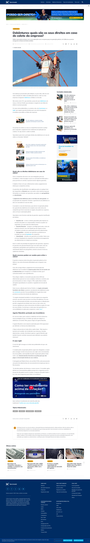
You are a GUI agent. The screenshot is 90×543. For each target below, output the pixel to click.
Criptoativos (44, 515)
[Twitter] (15, 489)
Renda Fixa (38, 411)
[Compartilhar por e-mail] (76, 44)
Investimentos (30, 411)
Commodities (44, 513)
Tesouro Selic (44, 532)
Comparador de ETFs (46, 525)
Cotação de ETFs (45, 523)
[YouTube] (23, 489)
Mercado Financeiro (45, 487)
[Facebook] (11, 489)
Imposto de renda (45, 492)
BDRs (42, 509)
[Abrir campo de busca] (82, 2)
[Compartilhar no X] (63, 44)
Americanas (42, 108)
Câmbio (42, 511)
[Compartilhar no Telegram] (74, 44)
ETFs (42, 521)
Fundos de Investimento (46, 527)
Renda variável (44, 504)
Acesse (63, 154)
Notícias (43, 485)
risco (40, 309)
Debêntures (16, 28)
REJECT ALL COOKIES (68, 540)
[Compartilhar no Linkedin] (71, 44)
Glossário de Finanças (77, 495)
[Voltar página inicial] (11, 2)
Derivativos (43, 519)
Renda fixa (24, 24)
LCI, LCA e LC (59, 511)
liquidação (29, 234)
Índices (42, 530)
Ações (42, 506)
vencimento (17, 292)
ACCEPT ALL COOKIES (78, 540)
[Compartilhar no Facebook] (68, 44)
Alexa (73, 497)
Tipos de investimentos (15, 24)
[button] (42, 2)
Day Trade (43, 517)
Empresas (22, 411)
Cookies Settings (58, 540)
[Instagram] (7, 489)
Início (7, 24)
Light (14, 110)
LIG (57, 514)
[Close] (88, 540)
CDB (57, 505)
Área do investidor (76, 487)
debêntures (27, 97)
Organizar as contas (61, 489)
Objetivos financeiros (61, 485)
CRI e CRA (58, 507)
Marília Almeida (17, 47)
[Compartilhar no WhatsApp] (66, 44)
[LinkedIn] (19, 489)
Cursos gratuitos (75, 485)
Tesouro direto (59, 516)
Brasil (15, 411)
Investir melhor (59, 487)
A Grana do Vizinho (76, 493)
